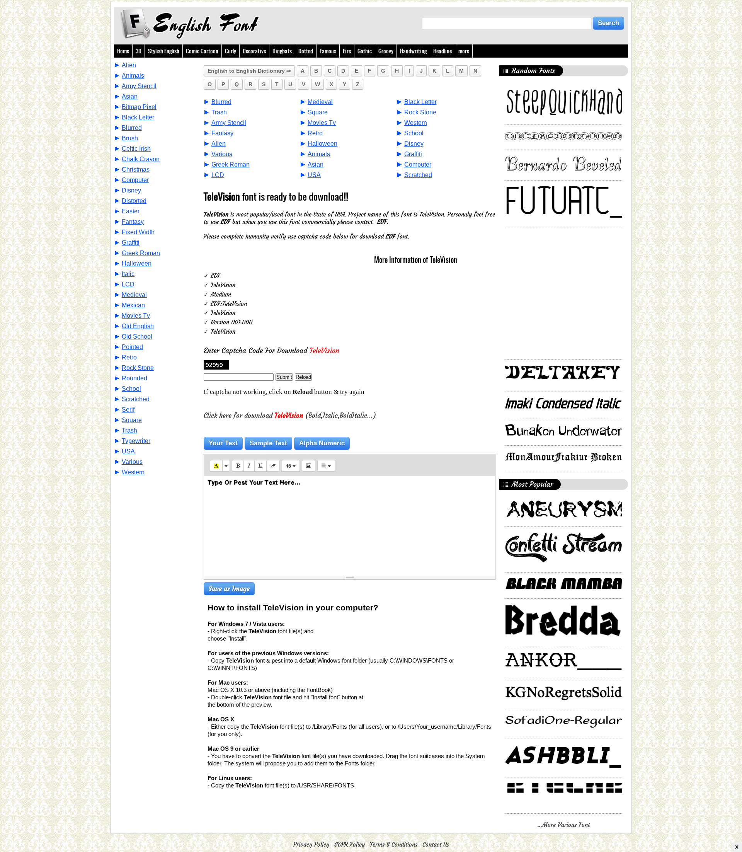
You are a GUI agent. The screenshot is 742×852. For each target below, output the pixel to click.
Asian (130, 96)
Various (132, 461)
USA (128, 451)
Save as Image (229, 588)
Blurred (132, 127)
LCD (128, 284)
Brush (130, 138)
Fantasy (133, 221)
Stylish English (163, 51)
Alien (129, 65)
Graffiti (131, 242)
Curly (230, 51)
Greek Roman (141, 253)
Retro (129, 357)
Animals (133, 75)
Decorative (254, 51)
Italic (128, 274)
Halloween (136, 263)
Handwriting (413, 51)
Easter (131, 211)
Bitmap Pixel (139, 107)
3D (138, 51)
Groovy (385, 51)
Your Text (223, 443)
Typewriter (136, 441)
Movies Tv (136, 315)
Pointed (132, 347)
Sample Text (268, 443)
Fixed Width (138, 232)
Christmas (136, 169)
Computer (135, 180)
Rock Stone (138, 368)
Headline (442, 51)
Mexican (133, 305)
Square (132, 420)
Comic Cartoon (202, 51)
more (463, 51)
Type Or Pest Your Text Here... (254, 483)
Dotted (305, 51)
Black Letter (138, 117)
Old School (137, 336)
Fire (347, 51)
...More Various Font (564, 824)
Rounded (134, 378)
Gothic (364, 51)
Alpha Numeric (322, 443)
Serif (128, 409)
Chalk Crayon (141, 159)
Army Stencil (139, 86)
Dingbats (282, 51)
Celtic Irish (136, 148)
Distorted (134, 201)
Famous (328, 51)
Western (133, 472)
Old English (138, 326)
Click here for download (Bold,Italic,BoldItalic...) (290, 415)
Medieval (134, 294)
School (131, 388)
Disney (131, 190)
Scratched (136, 399)
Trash (129, 430)
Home (123, 51)
